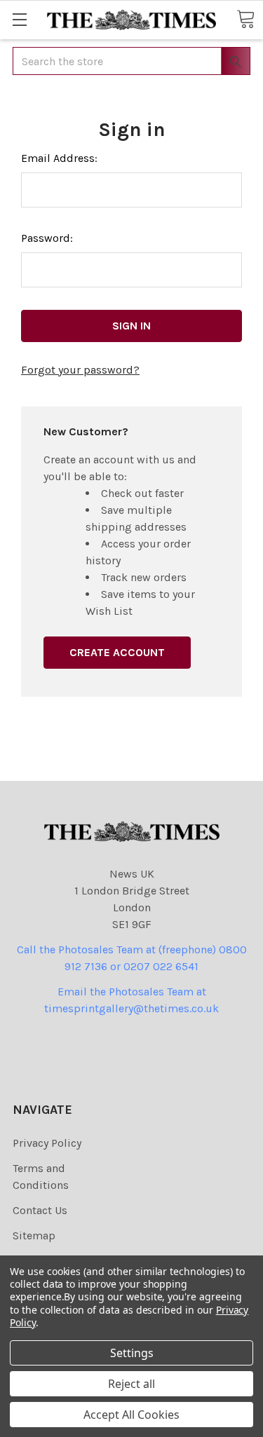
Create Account (117, 652)
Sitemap (34, 1235)
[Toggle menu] (19, 19)
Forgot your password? (80, 369)
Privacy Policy (47, 1143)
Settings (132, 1353)
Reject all (131, 1383)
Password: (47, 238)
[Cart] (245, 19)
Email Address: (59, 158)
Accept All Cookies (131, 1414)
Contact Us (40, 1210)
